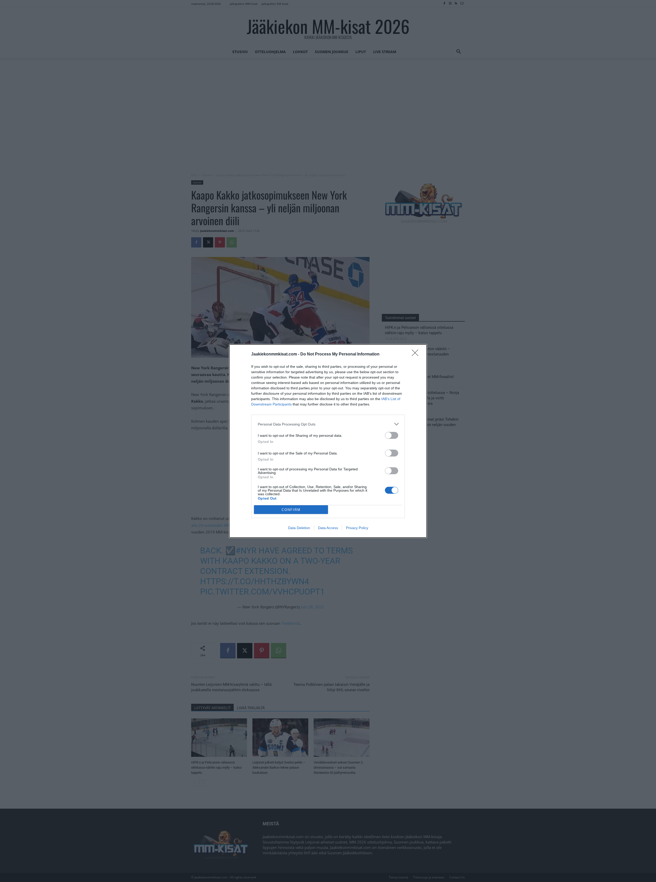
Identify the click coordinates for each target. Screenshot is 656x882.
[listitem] (328, 424)
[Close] (417, 354)
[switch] (391, 435)
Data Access (328, 528)
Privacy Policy (357, 528)
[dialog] (328, 441)
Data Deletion (299, 528)
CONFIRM (291, 510)
